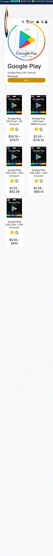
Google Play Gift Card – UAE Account (38, 173)
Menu (26, 80)
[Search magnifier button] (23, 21)
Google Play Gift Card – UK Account (14, 121)
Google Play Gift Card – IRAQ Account (38, 121)
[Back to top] (48, 549)
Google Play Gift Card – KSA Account (14, 173)
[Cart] (37, 22)
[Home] (42, 549)
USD (32, 22)
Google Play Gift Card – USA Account (14, 224)
